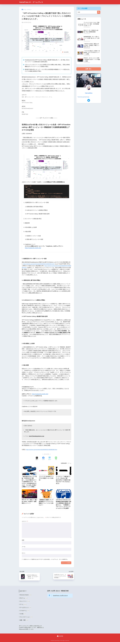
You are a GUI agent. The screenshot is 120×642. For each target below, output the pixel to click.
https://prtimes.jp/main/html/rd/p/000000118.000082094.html (41, 449)
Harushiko (88, 93)
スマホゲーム (24, 610)
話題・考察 (24, 620)
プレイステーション (26, 617)
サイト (23, 553)
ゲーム (69, 463)
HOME (61, 636)
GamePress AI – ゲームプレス (31, 2)
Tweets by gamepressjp (83, 96)
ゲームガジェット (25, 607)
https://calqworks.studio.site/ (33, 248)
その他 (23, 613)
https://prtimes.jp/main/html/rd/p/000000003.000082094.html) (39, 264)
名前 (23, 540)
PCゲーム (24, 598)
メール (23, 546)
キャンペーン (25, 601)
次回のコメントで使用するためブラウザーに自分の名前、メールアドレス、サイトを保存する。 (46, 559)
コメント (25, 521)
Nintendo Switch (25, 594)
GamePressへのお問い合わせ (60, 595)
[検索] (98, 12)
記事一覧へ (89, 69)
